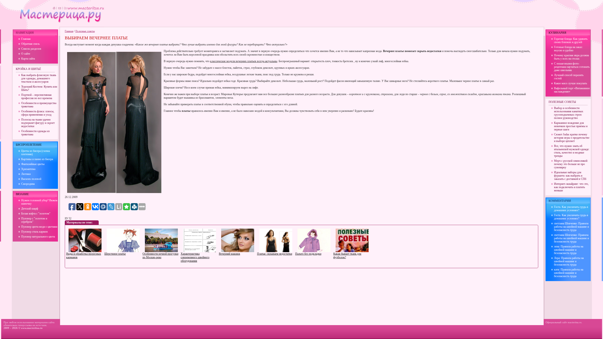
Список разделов (31, 48)
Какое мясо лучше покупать (570, 83)
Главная (69, 31)
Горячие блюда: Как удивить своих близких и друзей (570, 40)
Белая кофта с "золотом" (35, 213)
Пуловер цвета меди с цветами (39, 226)
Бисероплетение (29, 144)
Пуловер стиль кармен (34, 231)
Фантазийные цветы (33, 164)
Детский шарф (29, 208)
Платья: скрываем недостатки (274, 253)
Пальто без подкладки (308, 253)
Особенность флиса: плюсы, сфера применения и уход (37, 113)
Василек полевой (31, 179)
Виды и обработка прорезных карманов (83, 255)
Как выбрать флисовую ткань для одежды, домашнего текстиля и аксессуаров (38, 78)
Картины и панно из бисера (37, 159)
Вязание (22, 194)
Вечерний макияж (229, 253)
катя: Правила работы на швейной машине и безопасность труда (568, 273)
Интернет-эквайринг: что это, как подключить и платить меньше (571, 187)
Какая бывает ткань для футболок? (347, 255)
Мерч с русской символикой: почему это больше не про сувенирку (571, 164)
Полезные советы (85, 31)
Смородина (28, 184)
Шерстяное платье (115, 253)
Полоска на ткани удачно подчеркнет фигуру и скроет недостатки (38, 123)
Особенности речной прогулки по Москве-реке (160, 255)
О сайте (25, 53)
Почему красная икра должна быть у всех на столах (571, 57)
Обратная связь (30, 43)
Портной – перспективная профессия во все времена (36, 96)
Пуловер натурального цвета (38, 236)
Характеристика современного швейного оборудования (195, 257)
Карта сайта (28, 58)
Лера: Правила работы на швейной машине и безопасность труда (569, 261)
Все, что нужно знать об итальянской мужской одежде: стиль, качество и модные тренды (571, 150)
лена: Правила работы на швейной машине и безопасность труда (568, 250)
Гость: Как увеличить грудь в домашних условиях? (571, 208)
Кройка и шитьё (28, 69)
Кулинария (557, 32)
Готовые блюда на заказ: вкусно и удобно (568, 48)
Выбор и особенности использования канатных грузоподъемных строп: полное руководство (568, 113)
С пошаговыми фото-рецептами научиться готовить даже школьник (572, 67)
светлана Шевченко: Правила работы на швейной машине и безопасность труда (571, 227)
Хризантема (28, 169)
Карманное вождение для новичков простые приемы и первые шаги (570, 126)
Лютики (26, 174)
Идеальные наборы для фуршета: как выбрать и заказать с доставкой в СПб (570, 176)
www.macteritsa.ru (31, 328)
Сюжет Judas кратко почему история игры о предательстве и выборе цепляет (571, 138)
